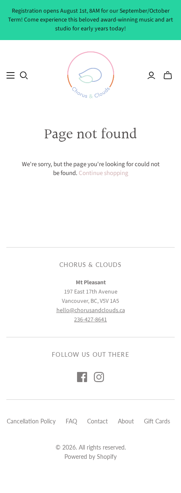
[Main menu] (10, 75)
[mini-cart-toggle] (168, 75)
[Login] (151, 75)
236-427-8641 (90, 319)
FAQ (71, 421)
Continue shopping (103, 173)
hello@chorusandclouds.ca (90, 310)
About (126, 421)
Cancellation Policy (31, 421)
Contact (97, 421)
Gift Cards (157, 421)
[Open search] (24, 75)
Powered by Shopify (90, 456)
